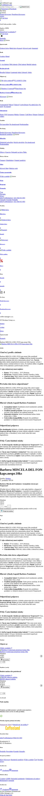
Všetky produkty (5, 648)
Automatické (4, 105)
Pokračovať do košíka (20, 725)
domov (2, 324)
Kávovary (3, 96)
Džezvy (2, 152)
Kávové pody (27, 48)
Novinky (3, 194)
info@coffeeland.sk (6, 198)
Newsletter (9, 751)
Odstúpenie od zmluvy (32, 779)
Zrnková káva (4, 48)
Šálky (25, 152)
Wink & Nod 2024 (6, 795)
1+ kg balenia (4, 64)
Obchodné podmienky (18, 779)
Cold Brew (28, 114)
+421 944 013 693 (19, 198)
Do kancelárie (4, 124)
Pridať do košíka (8, 511)
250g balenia (22, 64)
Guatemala (13, 72)
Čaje (1, 192)
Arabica (2, 56)
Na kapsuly (7, 106)
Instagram (15, 770)
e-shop (2, 327)
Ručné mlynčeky (19, 142)
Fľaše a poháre (5, 176)
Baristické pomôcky (6, 134)
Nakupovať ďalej (6, 725)
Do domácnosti (14, 124)
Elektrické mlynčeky (6, 142)
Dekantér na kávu (17, 152)
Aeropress (10, 114)
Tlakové (16, 105)
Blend (7, 56)
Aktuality (3, 200)
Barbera (8, 478)
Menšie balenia (31, 64)
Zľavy (2, 196)
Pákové (11, 105)
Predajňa (3, 38)
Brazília (2, 72)
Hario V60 (3, 114)
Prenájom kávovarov (18, 14)
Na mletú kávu (33, 105)
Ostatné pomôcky (20, 160)
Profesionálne (24, 124)
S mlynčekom (24, 105)
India (19, 72)
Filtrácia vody (13, 168)
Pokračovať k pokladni (7, 32)
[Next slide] (41, 656)
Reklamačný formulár (7, 780)
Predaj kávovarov (5, 14)
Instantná (35, 48)
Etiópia (7, 72)
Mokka (16, 114)
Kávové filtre (4, 168)
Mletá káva (13, 48)
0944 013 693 (17, 738)
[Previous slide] (2, 656)
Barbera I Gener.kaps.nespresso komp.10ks (14, 652)
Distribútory (10, 160)
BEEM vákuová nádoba (8, 679)
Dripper (35, 114)
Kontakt (9, 200)
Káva (1, 40)
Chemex (22, 114)
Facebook (5, 770)
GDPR (8, 779)
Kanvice (8, 152)
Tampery (3, 160)
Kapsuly (19, 48)
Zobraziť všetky (26, 72)
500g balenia (13, 64)
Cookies (2, 779)
